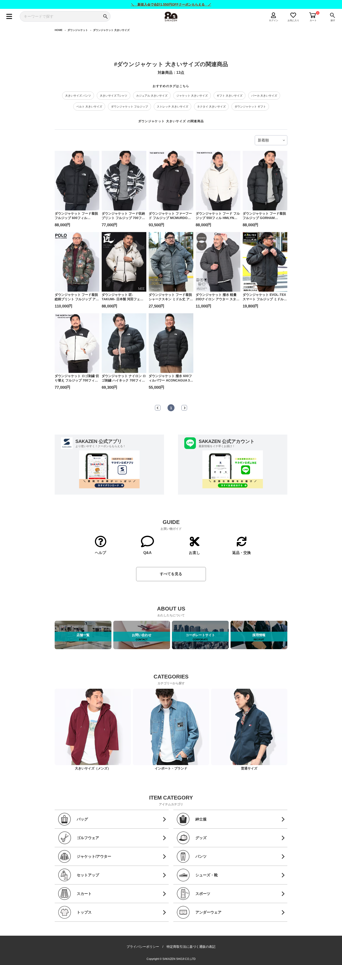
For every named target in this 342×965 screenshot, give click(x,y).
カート (313, 20)
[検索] (105, 16)
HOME (58, 30)
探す (333, 20)
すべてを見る (171, 574)
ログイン (273, 20)
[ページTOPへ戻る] (291, 961)
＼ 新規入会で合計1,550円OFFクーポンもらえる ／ (171, 4)
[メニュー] (9, 16)
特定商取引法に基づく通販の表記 (191, 946)
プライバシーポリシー (143, 946)
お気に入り (293, 20)
